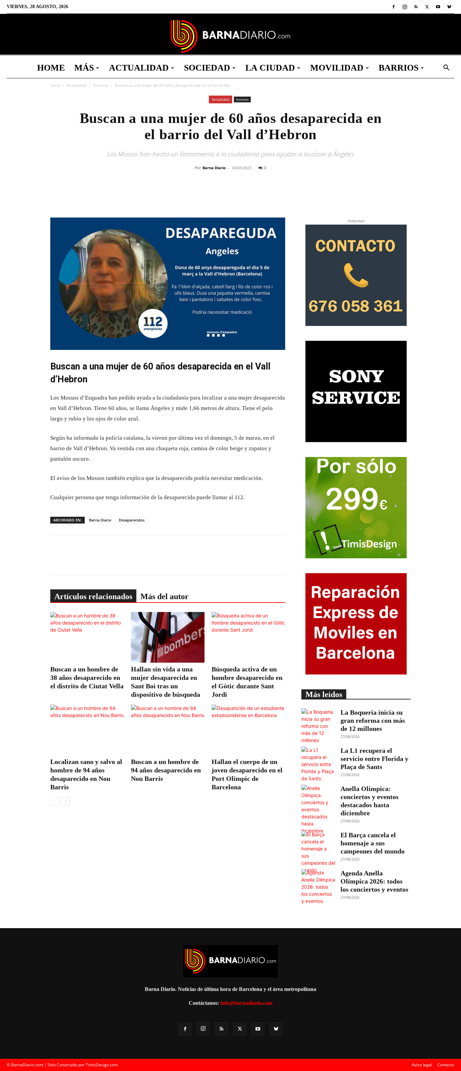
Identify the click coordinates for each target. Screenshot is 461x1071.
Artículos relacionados (93, 596)
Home (51, 68)
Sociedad (207, 68)
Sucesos (100, 85)
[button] (446, 68)
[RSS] (416, 7)
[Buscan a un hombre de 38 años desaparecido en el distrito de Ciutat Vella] (87, 637)
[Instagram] (405, 7)
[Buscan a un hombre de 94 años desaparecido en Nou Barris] (168, 730)
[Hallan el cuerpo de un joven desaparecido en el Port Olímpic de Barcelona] (248, 730)
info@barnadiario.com (246, 1003)
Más (84, 68)
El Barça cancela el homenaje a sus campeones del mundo (373, 843)
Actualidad (139, 68)
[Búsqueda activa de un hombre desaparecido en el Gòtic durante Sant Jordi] (248, 637)
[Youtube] (438, 7)
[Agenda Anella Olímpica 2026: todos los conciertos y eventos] (318, 886)
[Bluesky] (449, 7)
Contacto (445, 1065)
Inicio (55, 85)
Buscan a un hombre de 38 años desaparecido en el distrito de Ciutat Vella (87, 677)
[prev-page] (54, 801)
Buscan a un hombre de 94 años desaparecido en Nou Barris (166, 770)
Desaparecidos (131, 519)
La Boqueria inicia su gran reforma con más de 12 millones (373, 720)
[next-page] (65, 801)
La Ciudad (270, 68)
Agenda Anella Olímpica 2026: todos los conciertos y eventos (374, 881)
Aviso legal (422, 1065)
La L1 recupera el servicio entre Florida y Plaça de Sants (374, 758)
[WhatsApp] (258, 195)
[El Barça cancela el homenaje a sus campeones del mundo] (318, 852)
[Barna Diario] (230, 36)
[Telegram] (274, 195)
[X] (427, 7)
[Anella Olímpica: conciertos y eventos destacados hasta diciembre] (318, 809)
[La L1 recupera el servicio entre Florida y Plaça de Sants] (318, 764)
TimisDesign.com (102, 1065)
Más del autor (164, 596)
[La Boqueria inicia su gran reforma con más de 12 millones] (318, 726)
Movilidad (336, 68)
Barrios (398, 68)
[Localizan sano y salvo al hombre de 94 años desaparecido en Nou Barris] (87, 730)
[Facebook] (393, 7)
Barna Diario (214, 167)
